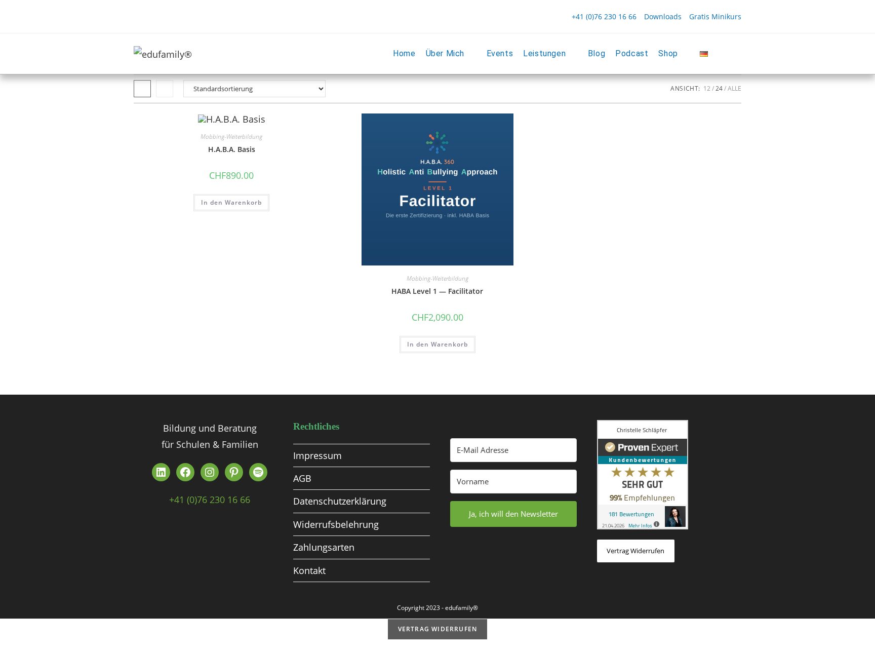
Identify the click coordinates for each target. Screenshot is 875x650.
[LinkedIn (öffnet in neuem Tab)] (192, 17)
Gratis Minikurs (715, 16)
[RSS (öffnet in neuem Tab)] (211, 17)
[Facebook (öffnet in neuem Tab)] (140, 17)
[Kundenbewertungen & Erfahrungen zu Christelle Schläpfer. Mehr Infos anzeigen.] (642, 474)
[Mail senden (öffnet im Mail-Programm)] (229, 17)
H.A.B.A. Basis (231, 149)
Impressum (317, 455)
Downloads (663, 16)
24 (719, 88)
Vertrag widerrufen (635, 550)
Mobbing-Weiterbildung (231, 136)
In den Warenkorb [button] (231, 202)
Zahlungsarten (323, 547)
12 (706, 88)
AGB (302, 478)
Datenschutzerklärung (339, 501)
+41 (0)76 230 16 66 (604, 16)
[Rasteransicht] (142, 88)
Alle (734, 88)
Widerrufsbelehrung (336, 524)
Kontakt (309, 570)
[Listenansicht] (164, 88)
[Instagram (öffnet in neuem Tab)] (174, 17)
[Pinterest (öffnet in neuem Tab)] (156, 17)
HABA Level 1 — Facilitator (437, 291)
